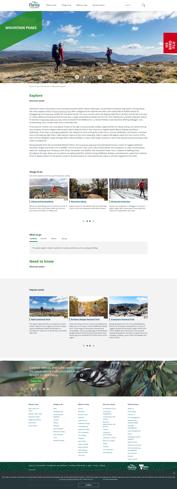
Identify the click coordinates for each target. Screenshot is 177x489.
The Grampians (83, 432)
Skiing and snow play (120, 201)
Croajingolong (83, 426)
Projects (130, 456)
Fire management (134, 417)
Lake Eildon (82, 441)
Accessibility (41, 465)
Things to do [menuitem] (66, 5)
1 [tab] (87, 221)
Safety (105, 444)
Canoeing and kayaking (58, 416)
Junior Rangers (58, 429)
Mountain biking (78, 201)
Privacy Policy (98, 479)
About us (131, 409)
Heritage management (132, 427)
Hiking (55, 423)
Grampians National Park (90, 145)
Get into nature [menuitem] (98, 5)
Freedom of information (77, 465)
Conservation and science (109, 418)
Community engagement (107, 413)
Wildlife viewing (58, 440)
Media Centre (132, 442)
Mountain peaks (59, 86)
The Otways (82, 435)
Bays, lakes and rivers (34, 410)
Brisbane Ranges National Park (85, 319)
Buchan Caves (83, 414)
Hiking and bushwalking (42, 201)
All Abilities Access (109, 409)
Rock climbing (58, 435)
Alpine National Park (62, 111)
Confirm (88, 485)
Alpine (80, 409)
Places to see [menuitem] (51, 5)
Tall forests (32, 423)
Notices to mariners (134, 445)
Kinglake (81, 438)
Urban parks (33, 426)
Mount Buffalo (83, 447)
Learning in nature (109, 438)
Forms (130, 434)
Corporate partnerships (107, 433)
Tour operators (108, 450)
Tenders (106, 447)
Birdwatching (57, 412)
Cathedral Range (84, 423)
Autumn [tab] (44, 238)
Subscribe (36, 380)
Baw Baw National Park (51, 119)
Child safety (132, 412)
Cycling (55, 420)
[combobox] (135, 5)
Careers (105, 429)
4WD (55, 409)
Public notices (132, 459)
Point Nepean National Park (82, 451)
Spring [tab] (64, 238)
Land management (134, 431)
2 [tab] (90, 221)
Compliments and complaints (57, 465)
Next (93, 221)
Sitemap (102, 465)
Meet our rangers (109, 441)
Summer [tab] (33, 238)
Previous (84, 221)
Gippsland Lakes (83, 429)
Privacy (31, 385)
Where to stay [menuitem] (82, 5)
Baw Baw (81, 412)
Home (32, 86)
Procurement (132, 453)
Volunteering (107, 452)
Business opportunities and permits (109, 424)
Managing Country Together (134, 438)
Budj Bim (81, 417)
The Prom (81, 455)
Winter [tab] (54, 238)
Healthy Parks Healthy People (133, 421)
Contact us (131, 414)
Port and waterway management (134, 449)
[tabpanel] (49, 195)
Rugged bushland (35, 420)
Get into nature (43, 86)
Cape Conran (82, 420)
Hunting (56, 426)
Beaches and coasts (35, 414)
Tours (55, 438)
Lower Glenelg (83, 444)
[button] (143, 5)
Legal (89, 465)
